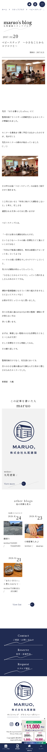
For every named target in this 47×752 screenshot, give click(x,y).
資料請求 (17, 749)
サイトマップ (13, 714)
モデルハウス (29, 749)
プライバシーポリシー (30, 714)
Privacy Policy (14, 734)
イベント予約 (6, 749)
